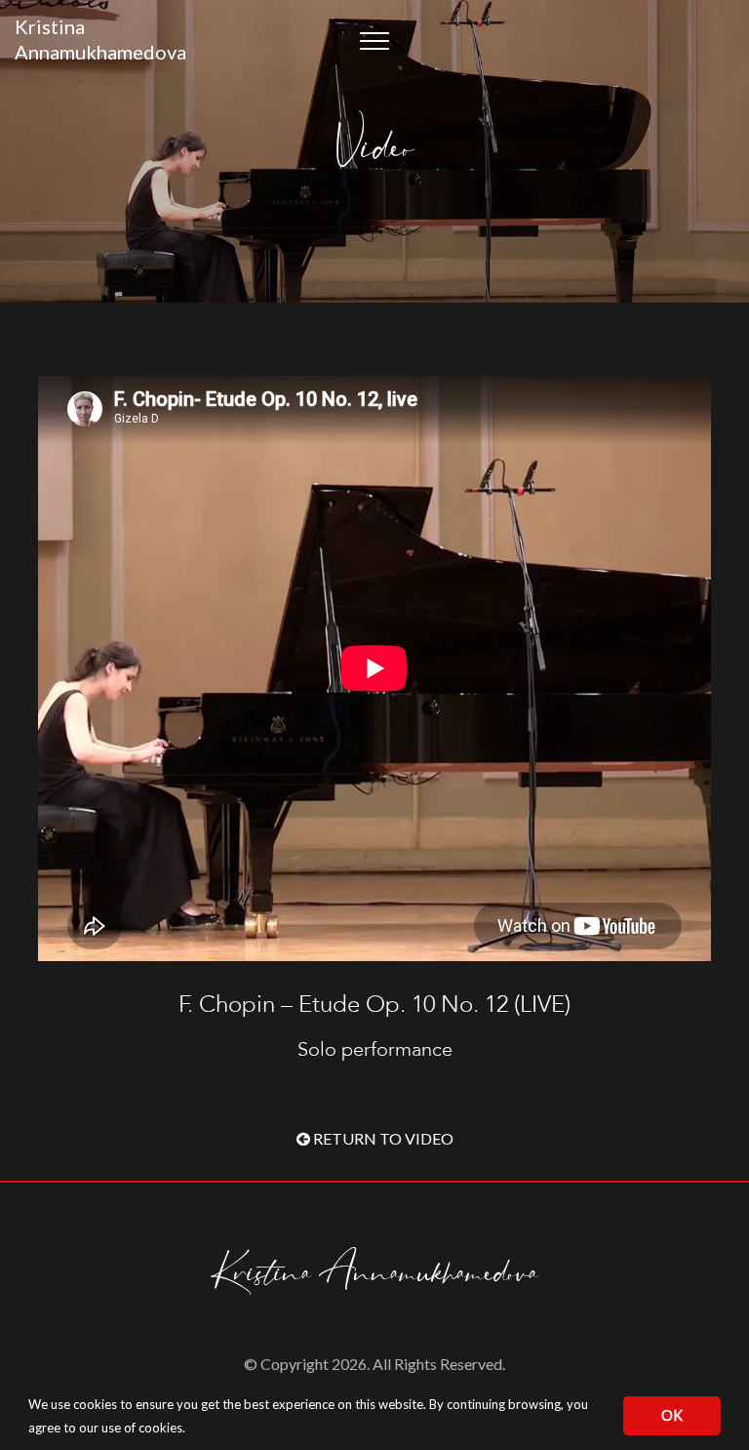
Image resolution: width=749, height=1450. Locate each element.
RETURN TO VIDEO (381, 1138)
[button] (190, 1430)
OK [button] (672, 1415)
